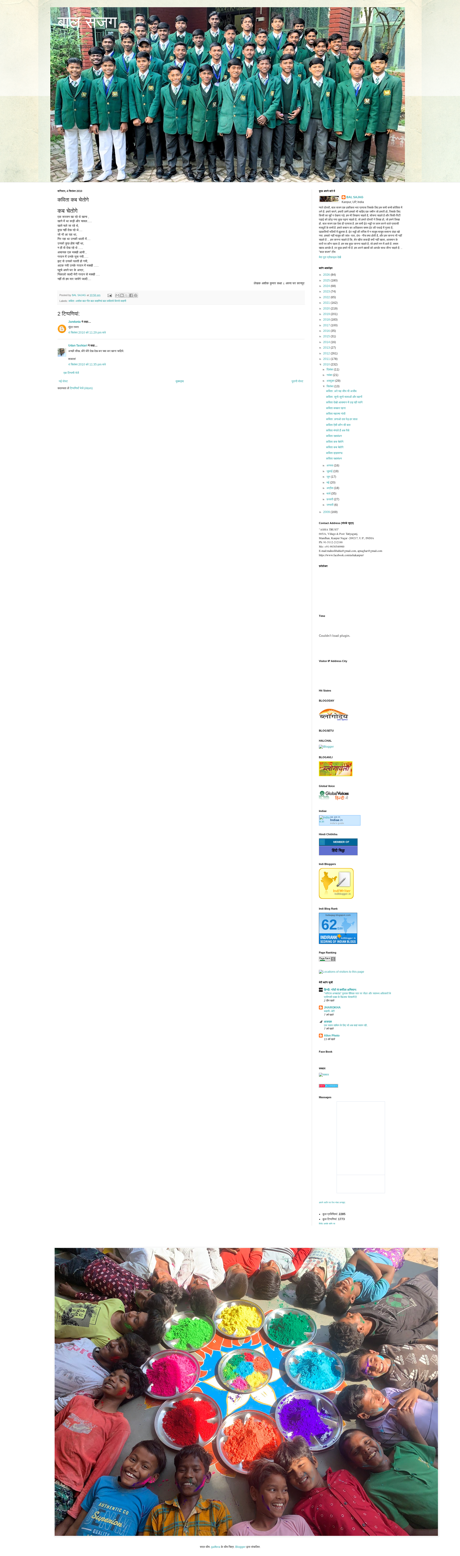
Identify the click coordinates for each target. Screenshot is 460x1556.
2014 (327, 342)
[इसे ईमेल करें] (117, 295)
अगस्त (330, 465)
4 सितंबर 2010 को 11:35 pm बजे (87, 364)
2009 (327, 512)
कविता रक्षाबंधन (334, 436)
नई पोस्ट (63, 381)
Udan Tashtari (77, 345)
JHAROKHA (332, 1007)
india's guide (337, 823)
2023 (327, 291)
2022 (327, 297)
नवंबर (330, 375)
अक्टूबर (331, 380)
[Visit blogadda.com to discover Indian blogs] (328, 1086)
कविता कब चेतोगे (334, 441)
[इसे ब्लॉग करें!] (122, 295)
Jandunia (74, 321)
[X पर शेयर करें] (126, 295)
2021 (327, 302)
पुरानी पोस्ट (297, 381)
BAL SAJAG (354, 197)
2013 (327, 347)
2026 (327, 274)
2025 (327, 280)
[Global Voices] (334, 800)
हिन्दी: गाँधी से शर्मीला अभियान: (340, 989)
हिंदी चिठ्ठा (338, 850)
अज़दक (328, 1021)
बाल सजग (87, 22)
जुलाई (330, 471)
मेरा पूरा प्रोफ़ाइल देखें (330, 257)
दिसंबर (330, 369)
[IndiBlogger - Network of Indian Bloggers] (336, 898)
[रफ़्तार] (324, 1074)
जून (329, 476)
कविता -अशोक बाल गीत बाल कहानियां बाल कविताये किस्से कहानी (97, 300)
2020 (327, 308)
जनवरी (330, 505)
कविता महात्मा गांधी (335, 413)
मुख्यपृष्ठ (180, 381)
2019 (327, 314)
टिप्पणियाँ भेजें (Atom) (81, 388)
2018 (327, 319)
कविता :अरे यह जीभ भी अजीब (341, 391)
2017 (327, 325)
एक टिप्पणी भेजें (71, 373)
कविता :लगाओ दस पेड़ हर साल (341, 419)
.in (336, 820)
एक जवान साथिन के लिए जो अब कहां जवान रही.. (346, 1025)
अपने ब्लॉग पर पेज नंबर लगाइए (332, 1202)
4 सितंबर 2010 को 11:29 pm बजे (87, 332)
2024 (327, 286)
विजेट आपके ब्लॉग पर (327, 1223)
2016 (327, 331)
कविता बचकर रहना (336, 408)
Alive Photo (331, 1035)
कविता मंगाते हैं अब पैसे (337, 430)
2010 (327, 364)
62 (329, 925)
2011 (327, 359)
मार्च (329, 493)
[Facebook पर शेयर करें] (131, 295)
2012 (327, 353)
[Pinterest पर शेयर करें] (135, 295)
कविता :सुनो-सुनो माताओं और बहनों (344, 397)
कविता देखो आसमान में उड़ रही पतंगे (344, 402)
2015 (327, 336)
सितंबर (330, 386)
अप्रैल (330, 488)
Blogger (240, 1547)
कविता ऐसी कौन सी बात (338, 425)
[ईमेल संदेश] (109, 295)
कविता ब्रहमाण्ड (334, 453)
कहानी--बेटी (329, 1011)
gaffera (215, 1547)
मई (328, 482)
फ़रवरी (330, 499)
